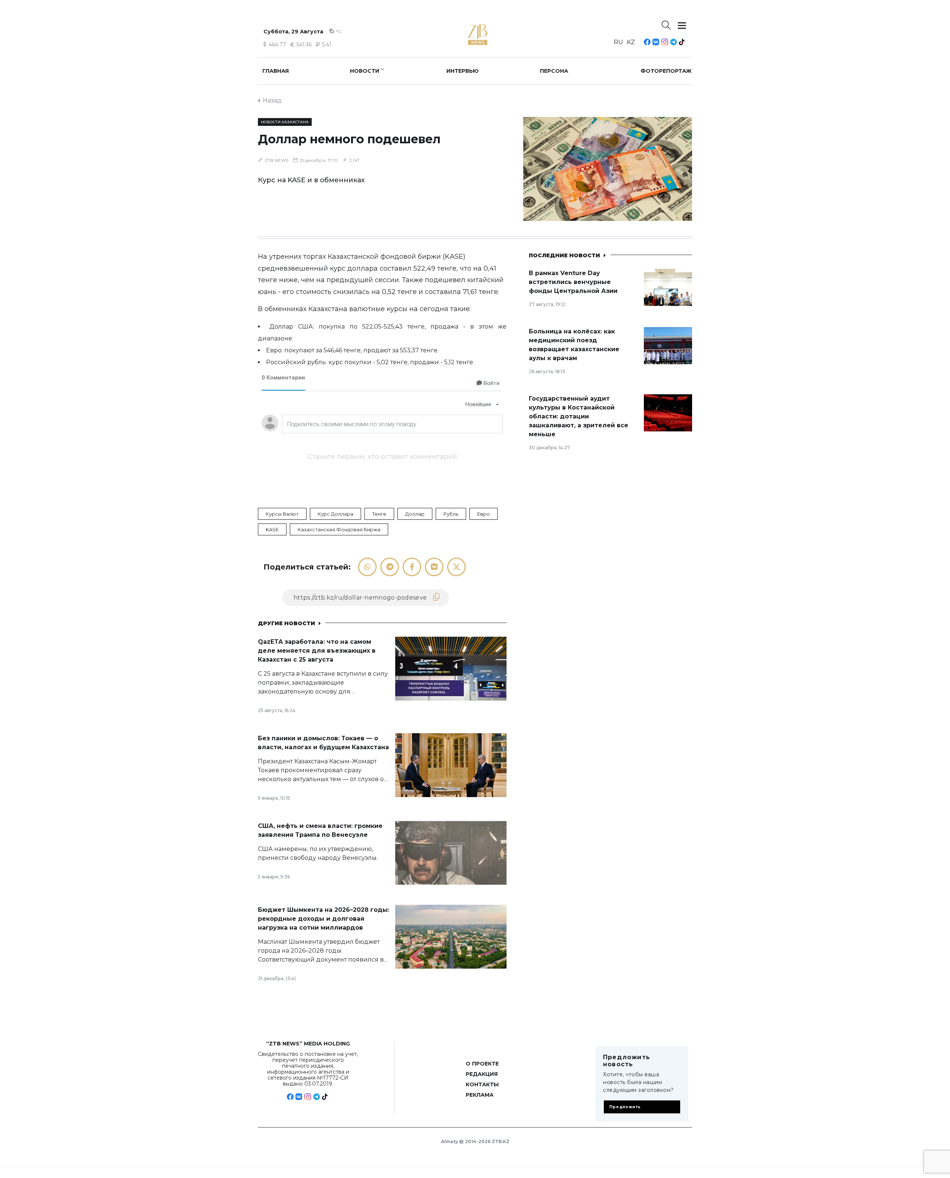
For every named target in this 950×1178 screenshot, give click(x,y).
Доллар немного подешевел (349, 139)
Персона (554, 71)
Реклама (480, 1095)
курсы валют (282, 514)
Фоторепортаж (666, 71)
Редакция (482, 1074)
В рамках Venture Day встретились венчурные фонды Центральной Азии (573, 282)
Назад (272, 100)
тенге (379, 514)
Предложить (625, 1106)
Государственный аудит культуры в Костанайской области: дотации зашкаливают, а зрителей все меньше (578, 416)
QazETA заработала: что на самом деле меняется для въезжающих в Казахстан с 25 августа (317, 650)
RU (618, 42)
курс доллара (335, 514)
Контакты (482, 1084)
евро (483, 514)
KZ (631, 42)
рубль (450, 514)
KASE (272, 529)
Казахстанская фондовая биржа (339, 529)
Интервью (462, 71)
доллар (415, 514)
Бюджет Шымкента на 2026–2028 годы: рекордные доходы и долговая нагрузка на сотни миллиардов (323, 918)
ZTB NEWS (276, 160)
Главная (275, 71)
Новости (364, 71)
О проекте (482, 1064)
